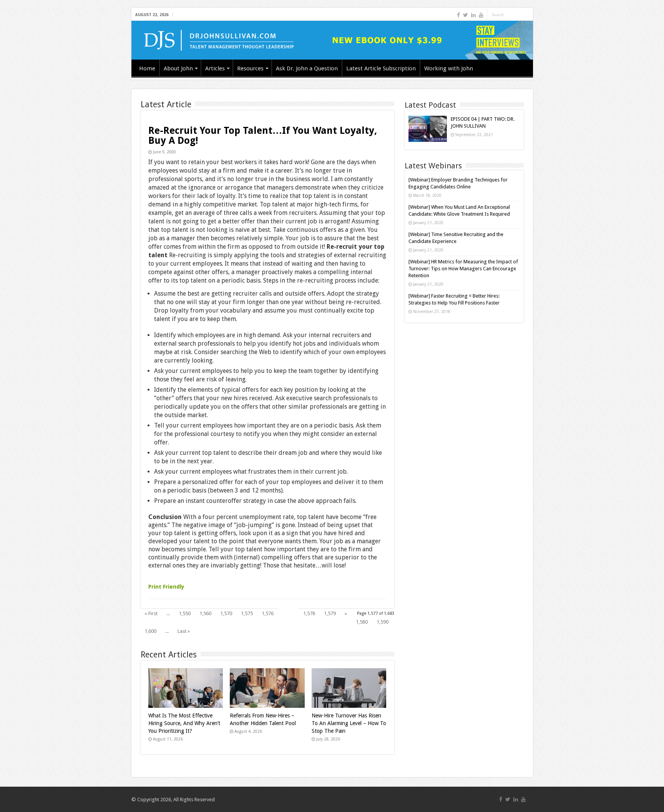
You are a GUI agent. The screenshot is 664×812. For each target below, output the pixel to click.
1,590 (382, 622)
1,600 (150, 631)
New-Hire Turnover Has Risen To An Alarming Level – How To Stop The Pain (349, 723)
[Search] (527, 14)
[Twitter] (465, 15)
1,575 (247, 613)
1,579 (330, 613)
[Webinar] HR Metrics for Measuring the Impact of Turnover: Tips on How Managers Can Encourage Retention (463, 268)
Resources (250, 68)
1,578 (309, 613)
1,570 (226, 613)
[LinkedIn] (473, 15)
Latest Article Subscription (381, 68)
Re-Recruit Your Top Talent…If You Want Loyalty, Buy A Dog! (262, 135)
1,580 (362, 622)
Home (147, 68)
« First (151, 613)
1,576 (268, 613)
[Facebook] (458, 15)
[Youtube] (481, 15)
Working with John (448, 68)
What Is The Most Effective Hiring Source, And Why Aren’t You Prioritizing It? (184, 723)
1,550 (185, 613)
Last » (184, 631)
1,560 (205, 613)
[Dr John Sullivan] (332, 40)
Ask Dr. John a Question (307, 68)
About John (178, 68)
